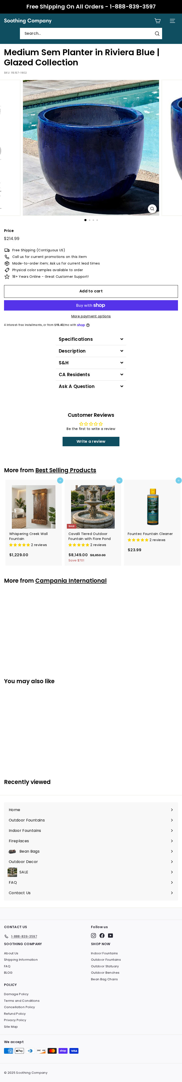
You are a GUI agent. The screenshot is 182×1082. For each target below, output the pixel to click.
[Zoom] (152, 208)
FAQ (7, 966)
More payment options (91, 316)
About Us (11, 953)
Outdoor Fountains (106, 959)
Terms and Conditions (22, 1000)
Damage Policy (16, 994)
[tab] (91, 339)
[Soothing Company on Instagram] (93, 935)
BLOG (8, 972)
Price (9, 230)
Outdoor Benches (105, 972)
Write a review (91, 441)
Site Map (11, 1026)
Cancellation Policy (19, 1007)
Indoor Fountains (104, 953)
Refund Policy (15, 1013)
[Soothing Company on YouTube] (110, 935)
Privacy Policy (15, 1020)
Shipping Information (21, 959)
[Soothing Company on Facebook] (102, 935)
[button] (20, 545)
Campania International (71, 581)
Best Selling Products (65, 470)
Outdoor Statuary (105, 966)
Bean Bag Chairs (104, 979)
